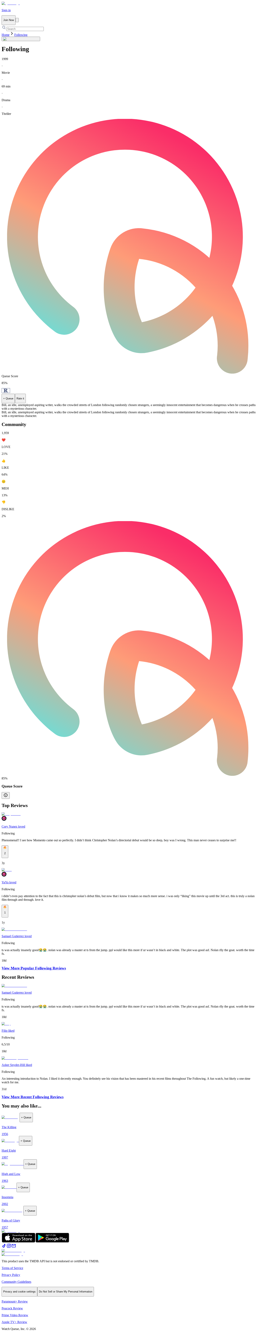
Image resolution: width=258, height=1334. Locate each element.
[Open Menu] (17, 20)
